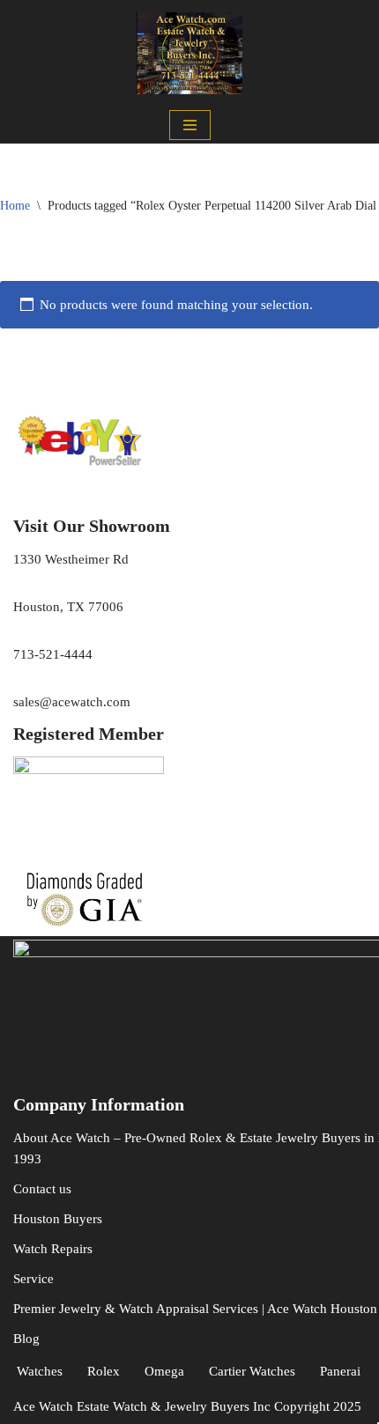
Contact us (42, 1189)
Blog (26, 1339)
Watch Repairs (53, 1249)
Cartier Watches (252, 1371)
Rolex (103, 1371)
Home (15, 205)
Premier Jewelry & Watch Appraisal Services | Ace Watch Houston (195, 1309)
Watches (40, 1371)
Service (33, 1279)
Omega (164, 1371)
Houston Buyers (57, 1219)
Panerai (340, 1371)
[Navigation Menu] (190, 125)
